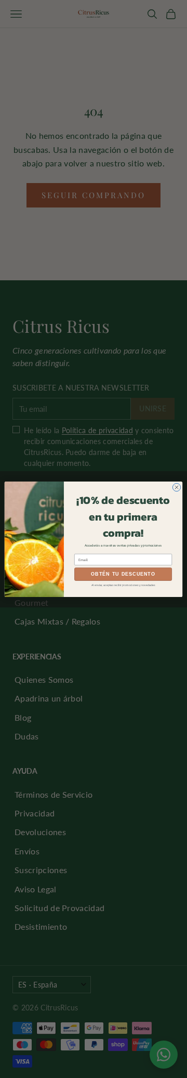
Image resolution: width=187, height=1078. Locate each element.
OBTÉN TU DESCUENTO (123, 574)
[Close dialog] (176, 487)
